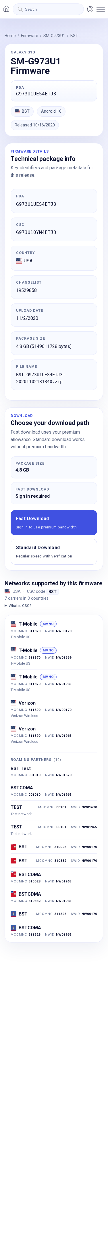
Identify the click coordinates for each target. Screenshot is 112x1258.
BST (74, 35)
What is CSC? (20, 605)
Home (10, 35)
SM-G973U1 (54, 35)
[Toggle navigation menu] (100, 9)
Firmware (29, 35)
